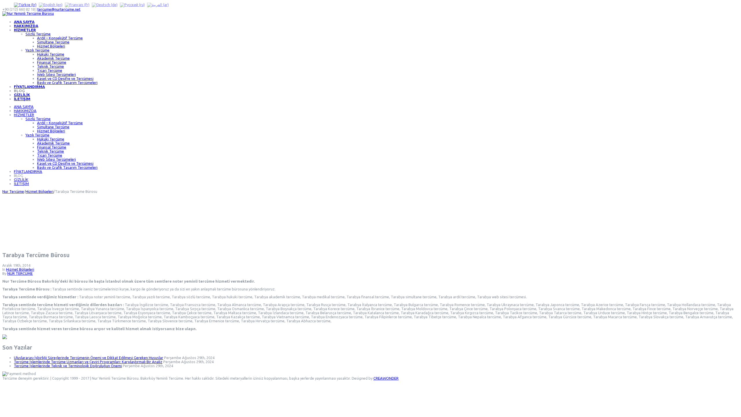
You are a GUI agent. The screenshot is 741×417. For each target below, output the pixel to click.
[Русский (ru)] (132, 4)
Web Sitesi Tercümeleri (56, 74)
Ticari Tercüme (49, 70)
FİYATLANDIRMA (29, 87)
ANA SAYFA (24, 22)
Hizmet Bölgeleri (51, 46)
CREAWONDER (386, 378)
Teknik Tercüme (50, 66)
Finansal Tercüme (51, 62)
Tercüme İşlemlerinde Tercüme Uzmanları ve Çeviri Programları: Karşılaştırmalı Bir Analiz (88, 362)
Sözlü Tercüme (38, 34)
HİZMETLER (25, 30)
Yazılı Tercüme (37, 50)
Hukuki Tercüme (50, 54)
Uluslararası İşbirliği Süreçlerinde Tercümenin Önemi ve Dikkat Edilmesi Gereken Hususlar (88, 358)
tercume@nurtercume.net (58, 9)
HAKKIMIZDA (26, 26)
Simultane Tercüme (53, 42)
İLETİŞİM (22, 99)
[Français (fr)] (77, 4)
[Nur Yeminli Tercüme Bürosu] (28, 13)
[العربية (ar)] (158, 4)
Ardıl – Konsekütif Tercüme (60, 38)
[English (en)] (51, 4)
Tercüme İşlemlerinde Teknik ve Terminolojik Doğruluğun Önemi (68, 366)
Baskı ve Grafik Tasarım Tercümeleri (67, 83)
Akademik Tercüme (53, 58)
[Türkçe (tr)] (25, 4)
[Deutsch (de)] (105, 4)
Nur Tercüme (13, 191)
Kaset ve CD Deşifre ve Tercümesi (65, 78)
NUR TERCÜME (20, 273)
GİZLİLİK (22, 95)
